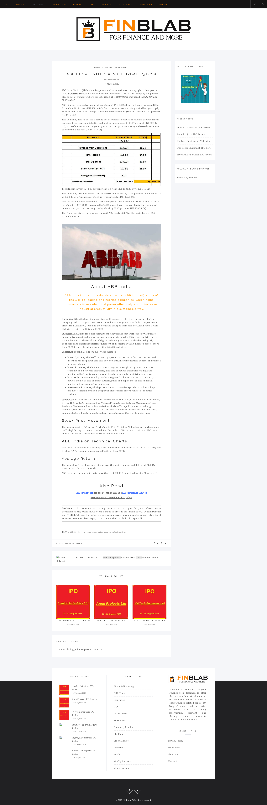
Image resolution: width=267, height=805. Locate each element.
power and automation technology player (109, 532)
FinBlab (189, 689)
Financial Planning (124, 686)
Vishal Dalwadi (65, 543)
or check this (119, 557)
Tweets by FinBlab (187, 177)
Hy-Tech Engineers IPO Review (149, 621)
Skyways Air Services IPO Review (194, 154)
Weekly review (125, 4)
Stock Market (39, 4)
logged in (75, 649)
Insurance (78, 4)
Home (6, 4)
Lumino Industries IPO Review (73, 621)
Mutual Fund (59, 4)
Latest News (146, 4)
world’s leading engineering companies (104, 299)
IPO (92, 4)
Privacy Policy (175, 740)
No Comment (77, 543)
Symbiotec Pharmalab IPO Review (195, 147)
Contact (163, 4)
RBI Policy (119, 733)
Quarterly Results (103, 67)
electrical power (84, 532)
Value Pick (106, 4)
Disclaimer (174, 747)
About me (20, 4)
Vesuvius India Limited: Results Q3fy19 (111, 497)
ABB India (72, 532)
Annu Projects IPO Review (111, 621)
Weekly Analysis (122, 761)
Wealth (117, 754)
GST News (119, 693)
